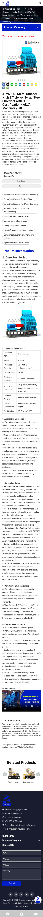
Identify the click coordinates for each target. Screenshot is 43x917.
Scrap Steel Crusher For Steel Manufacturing (16, 210)
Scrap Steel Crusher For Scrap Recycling (21, 195)
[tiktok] (32, 894)
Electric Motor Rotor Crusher (14, 782)
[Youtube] (26, 894)
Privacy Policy (22, 906)
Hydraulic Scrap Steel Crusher (16, 243)
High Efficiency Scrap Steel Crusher (18, 230)
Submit (12, 883)
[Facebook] (10, 894)
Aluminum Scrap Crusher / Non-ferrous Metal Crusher (29, 782)
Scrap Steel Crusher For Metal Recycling (21, 204)
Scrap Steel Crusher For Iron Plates (18, 199)
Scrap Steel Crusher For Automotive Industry (19, 236)
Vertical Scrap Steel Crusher (15, 221)
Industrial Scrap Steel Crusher (16, 216)
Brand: (6, 176)
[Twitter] (21, 894)
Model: (7, 173)
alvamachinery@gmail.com (16, 809)
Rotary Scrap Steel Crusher (15, 226)
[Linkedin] (16, 894)
